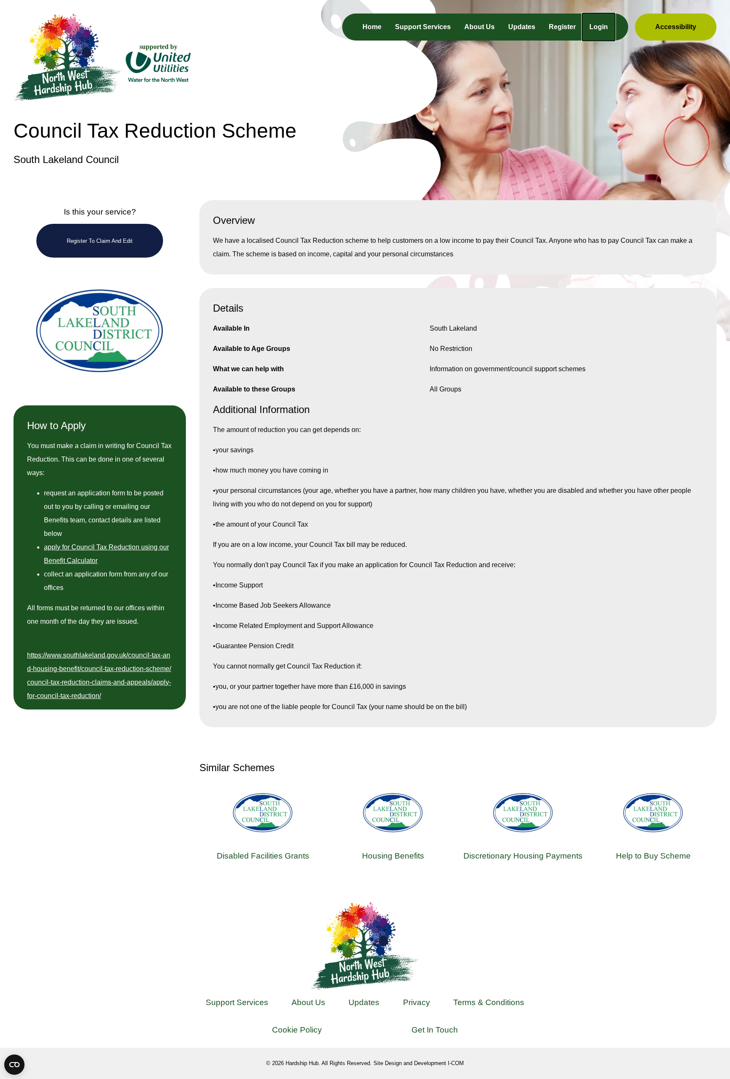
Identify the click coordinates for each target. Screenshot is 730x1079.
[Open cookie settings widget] (14, 1065)
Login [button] (598, 26)
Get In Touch (434, 1029)
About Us (479, 26)
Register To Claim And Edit (100, 241)
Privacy (416, 1002)
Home (371, 26)
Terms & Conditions (488, 1002)
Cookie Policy (297, 1029)
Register (562, 26)
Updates (521, 26)
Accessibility (675, 26)
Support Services (423, 26)
